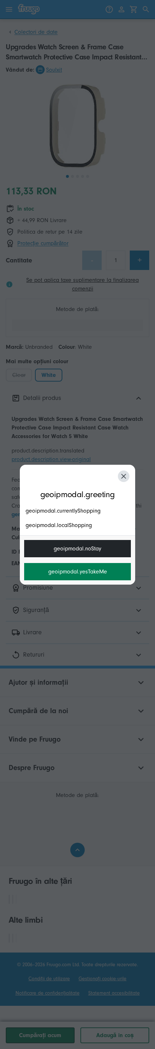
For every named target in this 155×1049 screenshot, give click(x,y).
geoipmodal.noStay (77, 548)
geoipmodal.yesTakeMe (77, 571)
